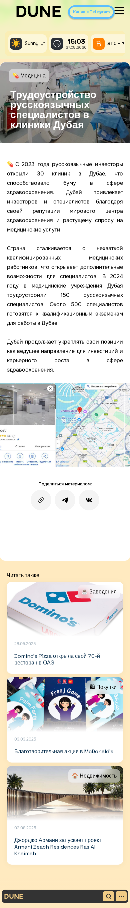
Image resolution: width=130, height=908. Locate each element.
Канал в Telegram (91, 11)
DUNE (38, 11)
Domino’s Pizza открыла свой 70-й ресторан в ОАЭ (57, 659)
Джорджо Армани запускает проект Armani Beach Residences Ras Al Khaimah (57, 847)
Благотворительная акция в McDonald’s (63, 751)
